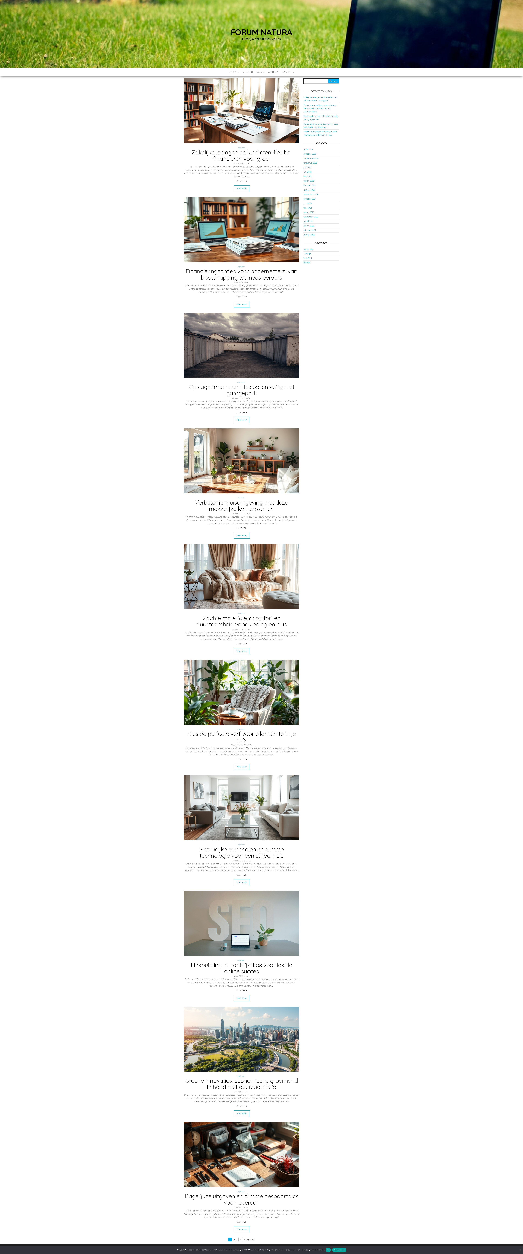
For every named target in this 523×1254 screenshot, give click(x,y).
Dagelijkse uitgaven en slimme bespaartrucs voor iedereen (242, 1199)
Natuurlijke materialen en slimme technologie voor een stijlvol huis (241, 852)
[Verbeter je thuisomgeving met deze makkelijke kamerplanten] (241, 460)
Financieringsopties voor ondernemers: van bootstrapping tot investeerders (241, 274)
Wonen (260, 72)
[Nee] (519, 1250)
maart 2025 (308, 180)
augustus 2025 (310, 163)
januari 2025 (309, 189)
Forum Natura (261, 32)
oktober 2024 (309, 198)
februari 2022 (309, 230)
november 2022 (310, 216)
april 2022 (308, 221)
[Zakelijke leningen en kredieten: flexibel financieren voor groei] (241, 110)
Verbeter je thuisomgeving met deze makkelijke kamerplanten (241, 505)
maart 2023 (308, 212)
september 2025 (311, 158)
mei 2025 (307, 176)
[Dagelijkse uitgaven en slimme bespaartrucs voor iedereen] (241, 1154)
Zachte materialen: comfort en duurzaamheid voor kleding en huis (241, 621)
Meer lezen (241, 188)
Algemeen (273, 72)
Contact (288, 72)
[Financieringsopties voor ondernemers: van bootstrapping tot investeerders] (241, 229)
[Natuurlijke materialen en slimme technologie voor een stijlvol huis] (241, 807)
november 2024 (310, 194)
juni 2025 (307, 172)
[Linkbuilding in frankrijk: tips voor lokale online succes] (241, 923)
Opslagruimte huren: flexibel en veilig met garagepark (241, 390)
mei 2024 (307, 207)
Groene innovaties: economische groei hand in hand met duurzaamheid (241, 1083)
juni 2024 (307, 203)
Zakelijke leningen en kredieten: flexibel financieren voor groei (241, 155)
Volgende (248, 1239)
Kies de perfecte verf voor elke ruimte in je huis (241, 737)
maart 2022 (308, 225)
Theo (244, 181)
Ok (328, 1250)
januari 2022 (309, 234)
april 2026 (308, 149)
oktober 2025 (309, 154)
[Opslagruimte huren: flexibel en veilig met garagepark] (241, 345)
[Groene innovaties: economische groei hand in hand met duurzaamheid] (241, 1039)
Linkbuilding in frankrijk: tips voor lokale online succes (241, 968)
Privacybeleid (339, 1250)
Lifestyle (234, 72)
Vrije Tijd (248, 72)
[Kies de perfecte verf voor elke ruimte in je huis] (241, 692)
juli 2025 (307, 167)
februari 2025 (309, 185)
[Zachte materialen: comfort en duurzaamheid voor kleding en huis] (241, 576)
